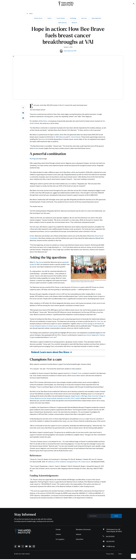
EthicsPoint (79, 539)
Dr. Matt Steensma (60, 137)
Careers (58, 534)
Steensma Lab (42, 139)
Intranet (78, 534)
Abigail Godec (75, 396)
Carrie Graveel (61, 18)
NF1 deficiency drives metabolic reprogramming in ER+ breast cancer (68, 462)
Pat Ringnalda (34, 159)
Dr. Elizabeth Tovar (75, 373)
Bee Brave (43, 121)
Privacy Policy (110, 554)
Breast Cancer (38, 18)
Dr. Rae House (38, 262)
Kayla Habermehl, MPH (70, 51)
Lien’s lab (53, 337)
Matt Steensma (62, 22)
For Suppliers (60, 539)
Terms (120, 554)
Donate (58, 529)
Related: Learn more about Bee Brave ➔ (51, 352)
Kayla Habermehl (96, 18)
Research (74, 22)
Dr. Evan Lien (99, 321)
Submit (116, 516)
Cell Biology (73, 18)
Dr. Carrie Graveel (74, 137)
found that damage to (87, 323)
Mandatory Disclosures (83, 529)
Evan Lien (84, 18)
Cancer (49, 18)
